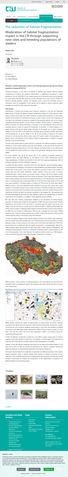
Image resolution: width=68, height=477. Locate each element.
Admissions (32, 419)
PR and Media (33, 431)
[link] (53, 6)
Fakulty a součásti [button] (37, 1)
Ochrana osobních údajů (38, 473)
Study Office (32, 423)
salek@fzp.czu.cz (17, 61)
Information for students (36, 429)
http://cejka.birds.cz (11, 160)
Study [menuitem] (14, 16)
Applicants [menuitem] (8, 16)
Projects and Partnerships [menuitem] (46, 16)
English (57, 1)
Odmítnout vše (34, 469)
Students (31, 421)
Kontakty (49, 1)
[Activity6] (11, 379)
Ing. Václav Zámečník (11, 78)
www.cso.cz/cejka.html (50, 160)
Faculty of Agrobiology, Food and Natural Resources (15, 427)
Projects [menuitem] (11, 20)
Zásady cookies (25, 473)
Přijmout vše (48, 469)
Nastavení (21, 469)
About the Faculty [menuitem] (58, 16)
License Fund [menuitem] (42, 20)
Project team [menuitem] (56, 20)
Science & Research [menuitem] (21, 16)
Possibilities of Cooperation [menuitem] (26, 20)
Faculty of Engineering (15, 431)
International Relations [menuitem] (33, 16)
